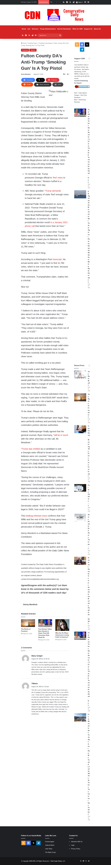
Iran (29, 29)
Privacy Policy (75, 849)
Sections (35, 29)
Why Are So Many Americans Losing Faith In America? (62, 635)
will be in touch (61, 435)
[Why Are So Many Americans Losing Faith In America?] (62, 625)
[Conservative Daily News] (55, 15)
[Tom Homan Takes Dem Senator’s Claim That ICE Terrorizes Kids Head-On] (45, 623)
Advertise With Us (76, 841)
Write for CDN (77, 29)
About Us (97, 29)
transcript (57, 259)
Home (24, 29)
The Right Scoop (50, 852)
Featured (25, 50)
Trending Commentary (45, 43)
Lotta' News (48, 849)
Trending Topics (33, 43)
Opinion (33, 50)
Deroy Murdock (26, 74)
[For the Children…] (80, 488)
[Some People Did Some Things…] (80, 518)
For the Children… (89, 494)
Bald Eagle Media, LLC (58, 861)
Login (72, 845)
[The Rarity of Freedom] (28, 623)
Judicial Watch (49, 845)
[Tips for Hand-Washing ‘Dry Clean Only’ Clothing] (80, 429)
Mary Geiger (37, 656)
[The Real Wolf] (80, 375)
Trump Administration (48, 29)
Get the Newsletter (64, 29)
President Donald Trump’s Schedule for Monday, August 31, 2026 (89, 589)
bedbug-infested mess (36, 516)
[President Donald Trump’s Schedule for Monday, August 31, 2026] (80, 561)
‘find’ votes (58, 177)
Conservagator (49, 841)
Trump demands (53, 191)
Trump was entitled (31, 449)
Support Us (88, 29)
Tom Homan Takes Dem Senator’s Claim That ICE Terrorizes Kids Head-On (45, 633)
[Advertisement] (82, 326)
